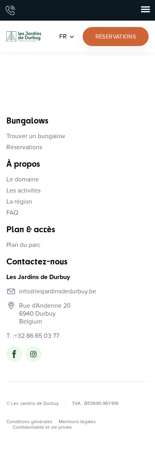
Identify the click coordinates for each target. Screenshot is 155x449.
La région (19, 202)
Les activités (23, 191)
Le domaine (22, 179)
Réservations (24, 147)
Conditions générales (29, 421)
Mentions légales (77, 421)
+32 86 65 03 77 (36, 336)
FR (63, 36)
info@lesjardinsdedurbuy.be (57, 291)
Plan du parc (23, 245)
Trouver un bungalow (35, 136)
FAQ (12, 213)
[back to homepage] (23, 36)
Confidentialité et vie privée (42, 427)
